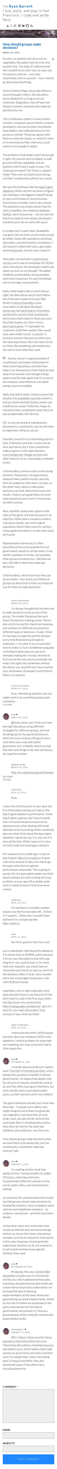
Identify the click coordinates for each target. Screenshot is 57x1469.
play (34, 11)
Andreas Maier (18, 765)
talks (48, 246)
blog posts (16, 250)
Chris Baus (16, 790)
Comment (11, 1386)
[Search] (11, 25)
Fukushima (22, 366)
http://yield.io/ (11, 923)
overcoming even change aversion (23, 454)
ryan (13, 715)
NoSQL (7, 214)
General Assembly (22, 302)
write (44, 15)
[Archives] (15, 25)
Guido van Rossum (20, 601)
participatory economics (35, 310)
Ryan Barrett (21, 6)
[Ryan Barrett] (28, 34)
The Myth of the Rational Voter (27, 1070)
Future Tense (26, 1337)
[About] (8, 25)
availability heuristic (29, 398)
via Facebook (7, 704)
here (7, 19)
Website (9, 1443)
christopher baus (19, 1025)
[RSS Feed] (31, 25)
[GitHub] (28, 25)
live (8, 11)
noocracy (48, 1345)
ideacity (19, 1271)
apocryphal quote (13, 326)
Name (7, 1429)
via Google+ (7, 779)
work (17, 11)
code (28, 15)
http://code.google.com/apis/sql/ (22, 1006)
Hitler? (7, 174)
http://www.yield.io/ (29, 857)
